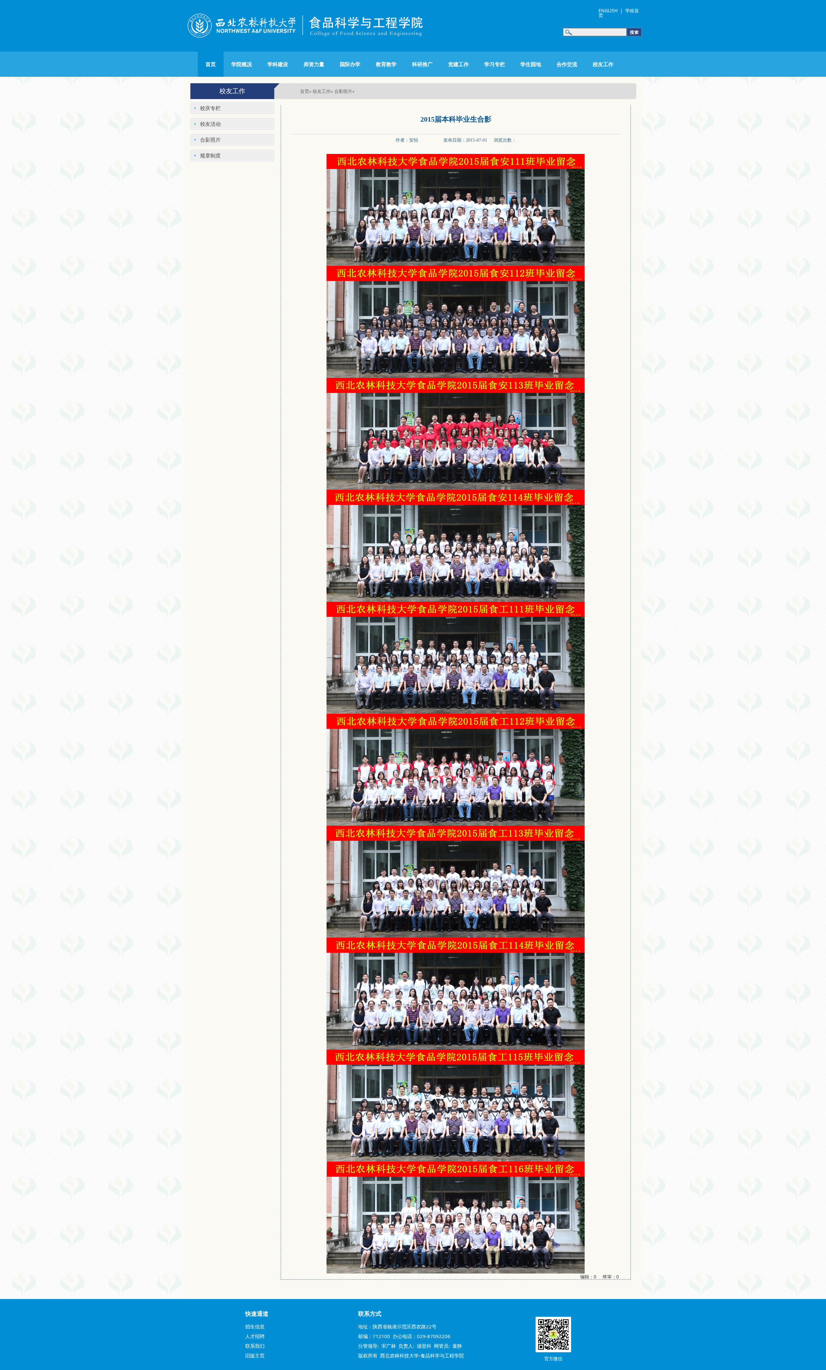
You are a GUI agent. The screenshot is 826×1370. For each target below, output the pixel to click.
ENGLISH (608, 10)
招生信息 (255, 1326)
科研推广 (422, 64)
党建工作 (458, 64)
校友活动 (210, 123)
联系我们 (255, 1346)
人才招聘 (255, 1336)
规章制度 (210, 155)
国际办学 (350, 64)
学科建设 (277, 64)
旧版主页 (255, 1355)
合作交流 (567, 64)
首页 (211, 64)
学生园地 (530, 64)
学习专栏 (494, 64)
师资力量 (314, 64)
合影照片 (343, 91)
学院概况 (241, 64)
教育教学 (386, 64)
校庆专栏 (210, 108)
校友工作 (603, 64)
